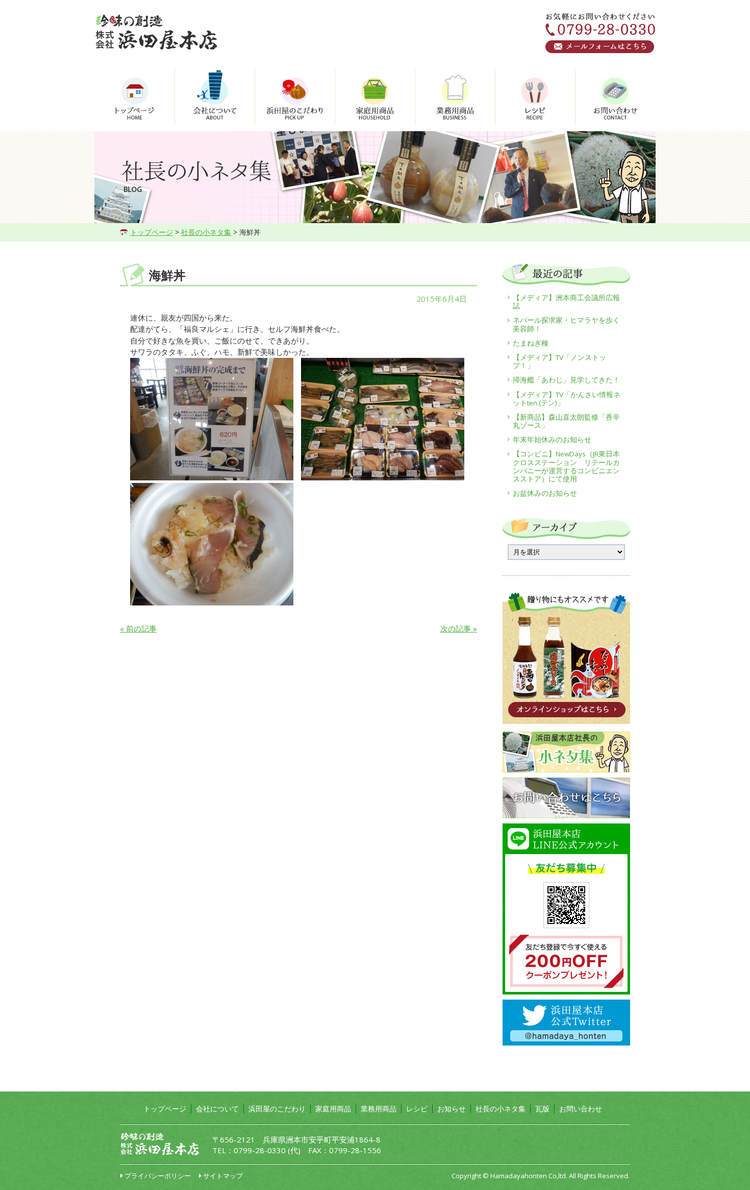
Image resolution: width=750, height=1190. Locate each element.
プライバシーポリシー (157, 1176)
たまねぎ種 (530, 343)
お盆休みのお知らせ (545, 493)
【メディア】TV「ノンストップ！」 (559, 361)
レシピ (417, 1108)
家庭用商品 (333, 1108)
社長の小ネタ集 (206, 232)
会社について (217, 1108)
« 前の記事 (138, 628)
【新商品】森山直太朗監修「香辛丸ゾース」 (566, 421)
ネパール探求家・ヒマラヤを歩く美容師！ (566, 324)
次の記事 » (458, 628)
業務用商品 (378, 1108)
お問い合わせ (580, 1108)
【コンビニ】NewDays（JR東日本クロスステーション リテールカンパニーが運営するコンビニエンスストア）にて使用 (566, 466)
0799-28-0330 (260, 1150)
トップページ (151, 232)
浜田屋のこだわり (277, 1108)
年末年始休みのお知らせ (552, 439)
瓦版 (542, 1108)
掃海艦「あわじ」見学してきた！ (566, 379)
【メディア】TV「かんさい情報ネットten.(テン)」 (566, 398)
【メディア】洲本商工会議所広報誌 (566, 301)
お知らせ (451, 1108)
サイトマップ (223, 1176)
